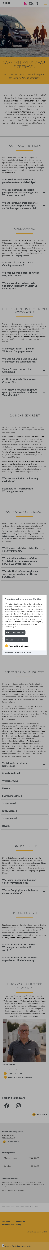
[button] (15, 632)
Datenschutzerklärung (23, 652)
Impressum (9, 652)
